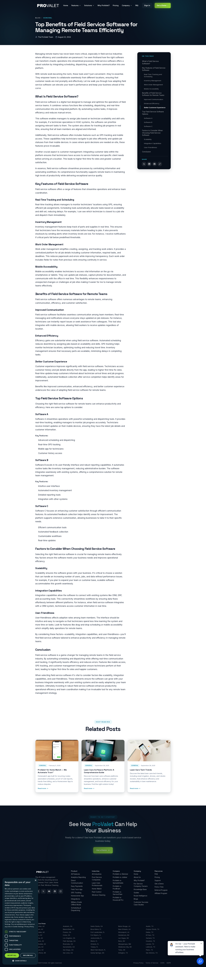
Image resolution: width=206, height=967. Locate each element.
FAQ (136, 5)
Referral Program (161, 890)
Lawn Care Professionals (97, 884)
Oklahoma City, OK (125, 947)
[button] (20, 960)
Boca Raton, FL (96, 929)
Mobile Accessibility (151, 89)
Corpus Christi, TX (152, 929)
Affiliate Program (161, 893)
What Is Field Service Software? (150, 62)
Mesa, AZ (38, 935)
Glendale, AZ (40, 932)
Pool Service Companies (97, 878)
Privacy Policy (138, 963)
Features (75, 5)
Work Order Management (153, 85)
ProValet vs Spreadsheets (118, 882)
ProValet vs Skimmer (120, 874)
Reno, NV (121, 941)
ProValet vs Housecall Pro (118, 899)
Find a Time (159, 887)
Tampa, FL (94, 947)
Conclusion (146, 152)
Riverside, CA (68, 944)
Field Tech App (76, 889)
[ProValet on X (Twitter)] (43, 891)
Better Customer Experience (154, 107)
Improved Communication (153, 99)
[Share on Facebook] (154, 164)
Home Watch (97, 889)
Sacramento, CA (69, 947)
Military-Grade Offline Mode (76, 903)
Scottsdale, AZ (40, 944)
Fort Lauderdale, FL (98, 932)
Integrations (75, 899)
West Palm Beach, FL (98, 950)
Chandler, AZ (40, 926)
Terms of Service (152, 963)
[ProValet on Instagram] (60, 891)
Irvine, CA (66, 935)
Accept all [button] (12, 955)
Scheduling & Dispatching (76, 909)
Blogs (136, 899)
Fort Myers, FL (96, 935)
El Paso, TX (150, 935)
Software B (148, 122)
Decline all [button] (28, 955)
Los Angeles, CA (69, 938)
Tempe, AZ (39, 947)
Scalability (148, 139)
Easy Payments (77, 886)
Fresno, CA (67, 932)
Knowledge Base (140, 889)
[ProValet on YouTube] (49, 891)
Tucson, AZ (39, 950)
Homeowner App (77, 896)
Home (65, 5)
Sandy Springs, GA (97, 953)
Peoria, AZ (39, 938)
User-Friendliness (150, 147)
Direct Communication (77, 882)
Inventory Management (152, 81)
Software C (148, 126)
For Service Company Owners (141, 885)
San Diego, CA (68, 950)
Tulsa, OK (121, 950)
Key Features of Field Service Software (153, 69)
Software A (148, 118)
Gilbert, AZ (39, 929)
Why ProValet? (103, 5)
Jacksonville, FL (96, 938)
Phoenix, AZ (39, 941)
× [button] (35, 880)
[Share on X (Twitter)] (144, 164)
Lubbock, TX (150, 947)
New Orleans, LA (124, 929)
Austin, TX (149, 926)
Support (158, 880)
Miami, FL (94, 941)
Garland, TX (150, 938)
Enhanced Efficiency (151, 103)
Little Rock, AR (40, 953)
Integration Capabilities (152, 143)
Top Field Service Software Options (153, 113)
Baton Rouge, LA (124, 926)
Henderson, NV (123, 935)
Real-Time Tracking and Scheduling (153, 75)
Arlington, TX (123, 953)
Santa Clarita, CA (97, 926)
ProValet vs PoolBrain (117, 887)
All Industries (96, 874)
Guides (136, 893)
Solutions (88, 5)
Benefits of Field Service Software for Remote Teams (153, 94)
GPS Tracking (76, 893)
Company (126, 5)
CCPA (162, 963)
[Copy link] (160, 164)
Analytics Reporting (78, 877)
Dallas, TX (149, 932)
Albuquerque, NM (124, 944)
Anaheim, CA (67, 926)
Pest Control (96, 892)
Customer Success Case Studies (141, 903)
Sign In (147, 5)
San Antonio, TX (152, 953)
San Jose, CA (68, 953)
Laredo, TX (150, 944)
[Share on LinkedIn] (149, 164)
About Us (137, 877)
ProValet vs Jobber (120, 877)
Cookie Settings (18, 927)
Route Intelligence (140, 896)
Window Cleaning (98, 895)
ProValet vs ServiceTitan (117, 893)
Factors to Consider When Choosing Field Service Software (152, 132)
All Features (75, 874)
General (47, 18)
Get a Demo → (163, 5)
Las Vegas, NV (123, 938)
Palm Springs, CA (69, 941)
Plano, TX (149, 950)
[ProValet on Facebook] (54, 891)
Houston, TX (150, 941)
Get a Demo (159, 884)
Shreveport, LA (123, 932)
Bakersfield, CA (68, 929)
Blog (38, 18)
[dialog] (20, 921)
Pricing (115, 5)
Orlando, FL (95, 944)
